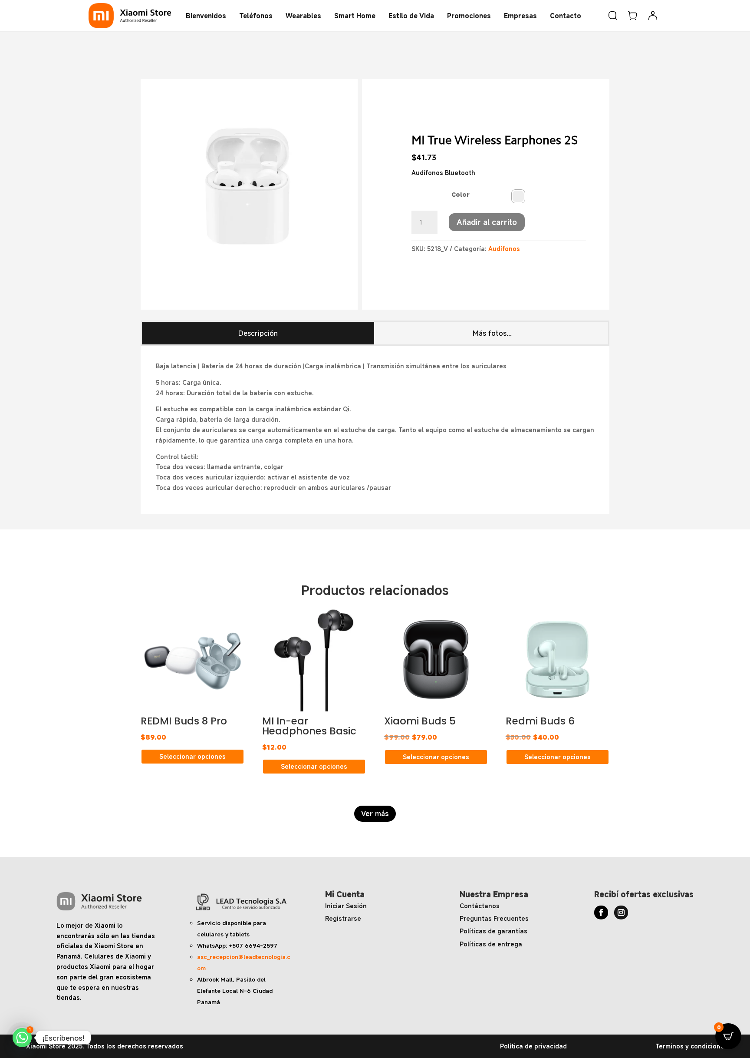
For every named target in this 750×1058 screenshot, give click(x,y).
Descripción (258, 333)
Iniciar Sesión (346, 906)
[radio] (518, 196)
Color (460, 194)
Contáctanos (480, 906)
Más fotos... (492, 333)
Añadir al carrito (487, 222)
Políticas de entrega (491, 944)
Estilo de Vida (411, 15)
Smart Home (354, 15)
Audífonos (504, 249)
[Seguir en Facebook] (601, 912)
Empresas (520, 15)
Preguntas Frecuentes (494, 918)
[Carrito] (632, 15)
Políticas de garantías (493, 931)
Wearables (303, 15)
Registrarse (343, 918)
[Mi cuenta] (652, 15)
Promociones (469, 15)
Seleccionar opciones (192, 756)
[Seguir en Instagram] (621, 912)
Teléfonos (256, 15)
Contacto (565, 15)
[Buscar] (613, 15)
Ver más (375, 813)
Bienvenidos (206, 15)
